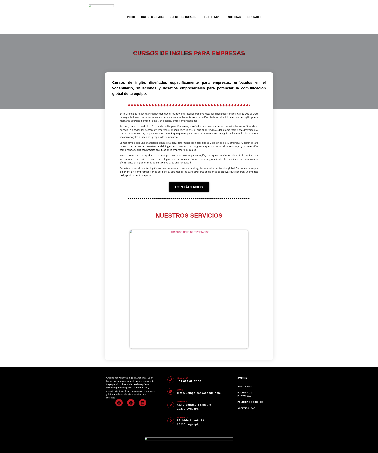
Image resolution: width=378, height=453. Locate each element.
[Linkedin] (142, 402)
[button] (113, 288)
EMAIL (180, 390)
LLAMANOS (182, 378)
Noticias (234, 17)
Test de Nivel (212, 17)
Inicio (131, 17)
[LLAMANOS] (170, 379)
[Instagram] (119, 402)
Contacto (254, 17)
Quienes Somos (152, 17)
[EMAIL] (170, 391)
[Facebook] (131, 402)
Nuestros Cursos (183, 17)
